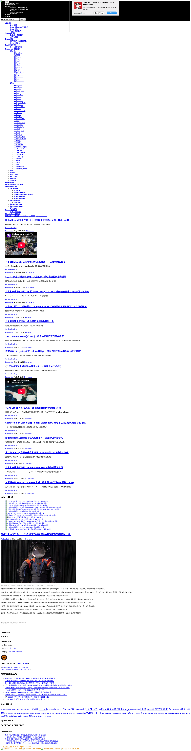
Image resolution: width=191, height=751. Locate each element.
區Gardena (17, 115)
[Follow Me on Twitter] (32, 749)
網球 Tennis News (16, 204)
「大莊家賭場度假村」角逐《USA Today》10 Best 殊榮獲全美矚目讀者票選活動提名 (47, 291)
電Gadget (41, 716)
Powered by (77, 13)
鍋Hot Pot (13, 178)
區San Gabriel (19, 149)
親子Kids (7, 716)
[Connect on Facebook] (50, 749)
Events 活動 (9, 39)
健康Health (105, 713)
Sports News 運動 (11, 186)
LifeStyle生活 (147, 709)
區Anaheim (18, 87)
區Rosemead (18, 145)
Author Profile (22, 663)
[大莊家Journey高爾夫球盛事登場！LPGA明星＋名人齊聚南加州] (26, 525)
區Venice (17, 163)
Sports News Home (27, 713)
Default (43, 709)
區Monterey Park (19, 137)
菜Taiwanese (18, 77)
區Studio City (18, 157)
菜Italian (17, 65)
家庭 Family (122, 713)
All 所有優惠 (14, 37)
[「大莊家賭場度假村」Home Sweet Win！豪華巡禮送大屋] (24, 527)
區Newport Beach (20, 139)
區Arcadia (17, 89)
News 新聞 (11, 652)
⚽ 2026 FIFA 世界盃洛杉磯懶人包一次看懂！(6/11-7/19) (33, 366)
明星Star (150, 713)
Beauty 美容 (16, 709)
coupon (22, 709)
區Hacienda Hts (19, 119)
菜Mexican (17, 71)
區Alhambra (18, 85)
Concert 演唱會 (15, 43)
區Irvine (16, 121)
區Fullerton (18, 113)
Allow (112, 13)
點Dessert (13, 180)
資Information (17, 716)
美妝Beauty (186, 713)
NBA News (17, 202)
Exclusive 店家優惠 (16, 35)
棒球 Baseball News (16, 206)
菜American (18, 53)
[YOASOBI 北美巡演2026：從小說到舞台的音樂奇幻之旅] (24, 519)
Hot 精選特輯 (9, 182)
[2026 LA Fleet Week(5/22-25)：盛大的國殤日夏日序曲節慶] (24, 513)
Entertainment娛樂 (56, 709)
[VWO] (83, 13)
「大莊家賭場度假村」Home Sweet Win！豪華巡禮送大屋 (34, 467)
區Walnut (17, 165)
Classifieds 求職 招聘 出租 (14, 184)
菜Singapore (18, 75)
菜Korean (17, 69)
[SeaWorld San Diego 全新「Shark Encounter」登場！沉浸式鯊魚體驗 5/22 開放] (31, 521)
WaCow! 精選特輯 (79, 713)
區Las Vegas (18, 125)
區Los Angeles (19, 131)
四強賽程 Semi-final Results (23, 194)
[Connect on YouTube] (70, 749)
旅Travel (143, 713)
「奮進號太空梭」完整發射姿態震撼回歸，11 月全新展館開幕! (35, 261)
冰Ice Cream (14, 174)
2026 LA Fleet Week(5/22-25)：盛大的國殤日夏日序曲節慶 (34, 336)
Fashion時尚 (81, 709)
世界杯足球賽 (14, 188)
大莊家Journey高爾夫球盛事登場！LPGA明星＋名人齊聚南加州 (37, 452)
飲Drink (12, 172)
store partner (36, 713)
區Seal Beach (18, 155)
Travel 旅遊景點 (60, 713)
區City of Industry (20, 103)
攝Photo (138, 713)
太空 (11, 648)
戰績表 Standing (19, 198)
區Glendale (18, 117)
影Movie (131, 713)
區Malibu (17, 133)
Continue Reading (11, 228)
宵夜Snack (13, 176)
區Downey (17, 109)
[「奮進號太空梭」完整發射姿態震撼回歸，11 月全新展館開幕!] (26, 503)
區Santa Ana (18, 151)
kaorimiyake (9, 231)
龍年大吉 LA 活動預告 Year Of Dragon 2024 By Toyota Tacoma (26, 216)
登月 (15, 648)
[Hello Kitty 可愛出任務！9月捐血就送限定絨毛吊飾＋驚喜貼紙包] (26, 501)
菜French (17, 61)
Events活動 (70, 709)
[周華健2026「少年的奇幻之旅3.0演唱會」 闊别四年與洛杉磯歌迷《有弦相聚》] (31, 515)
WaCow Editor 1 (6, 539)
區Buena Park (18, 95)
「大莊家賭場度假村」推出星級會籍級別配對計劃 (29, 321)
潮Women (161, 713)
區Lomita (17, 129)
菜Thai (16, 79)
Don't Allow (99, 13)
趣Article (26, 716)
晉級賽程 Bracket (19, 192)
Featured (91, 709)
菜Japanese (18, 67)
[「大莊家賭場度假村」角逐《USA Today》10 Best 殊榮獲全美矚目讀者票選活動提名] (33, 507)
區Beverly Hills (19, 91)
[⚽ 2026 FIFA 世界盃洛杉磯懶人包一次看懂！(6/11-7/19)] (24, 517)
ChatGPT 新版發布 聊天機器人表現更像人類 (15, 669)
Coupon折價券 (31, 709)
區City (12, 83)
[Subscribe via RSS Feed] (11, 749)
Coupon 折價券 (10, 33)
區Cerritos (17, 99)
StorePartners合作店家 (12, 214)
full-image (124, 709)
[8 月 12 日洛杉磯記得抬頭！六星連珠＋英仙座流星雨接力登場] (26, 505)
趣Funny (33, 716)
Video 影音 (68, 713)
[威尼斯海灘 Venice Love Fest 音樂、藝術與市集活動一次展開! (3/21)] (28, 529)
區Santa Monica (19, 153)
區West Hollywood (20, 168)
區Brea (16, 93)
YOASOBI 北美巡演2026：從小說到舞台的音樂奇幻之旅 (33, 408)
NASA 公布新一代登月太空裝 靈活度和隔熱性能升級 (36, 534)
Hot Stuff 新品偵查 (16, 47)
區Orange (17, 141)
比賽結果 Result (19, 196)
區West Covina (19, 167)
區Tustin (17, 161)
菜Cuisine (13, 51)
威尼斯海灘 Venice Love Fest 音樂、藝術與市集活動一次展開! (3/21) (39, 482)
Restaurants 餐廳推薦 (12, 49)
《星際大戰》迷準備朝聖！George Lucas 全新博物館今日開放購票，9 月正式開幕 (46, 306)
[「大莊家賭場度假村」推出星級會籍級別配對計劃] (22, 511)
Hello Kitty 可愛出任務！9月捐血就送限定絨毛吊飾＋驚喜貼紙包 (37, 220)
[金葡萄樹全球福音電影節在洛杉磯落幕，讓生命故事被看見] (24, 523)
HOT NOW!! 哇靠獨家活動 (18, 41)
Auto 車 (9, 709)
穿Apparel (177, 713)
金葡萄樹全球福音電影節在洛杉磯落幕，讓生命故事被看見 (34, 437)
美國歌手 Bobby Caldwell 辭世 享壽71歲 (15, 667)
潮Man (155, 713)
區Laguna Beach (19, 123)
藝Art (2, 716)
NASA (7, 648)
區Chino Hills (18, 101)
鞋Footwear (48, 716)
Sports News (18, 713)
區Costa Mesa (18, 105)
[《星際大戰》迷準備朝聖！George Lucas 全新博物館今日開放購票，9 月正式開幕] (32, 509)
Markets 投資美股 (15, 212)
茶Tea (11, 170)
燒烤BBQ (17, 55)
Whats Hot (19, 652)
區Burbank (17, 97)
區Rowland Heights (20, 147)
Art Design (4, 709)
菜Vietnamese (19, 81)
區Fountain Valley (20, 111)
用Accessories (169, 713)
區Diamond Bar (19, 107)
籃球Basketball (15, 200)
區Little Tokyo (19, 127)
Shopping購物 (9, 713)
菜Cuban (17, 59)
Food (99, 709)
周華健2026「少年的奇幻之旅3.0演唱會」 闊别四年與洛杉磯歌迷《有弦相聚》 (43, 351)
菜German (17, 63)
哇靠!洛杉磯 (7, 747)
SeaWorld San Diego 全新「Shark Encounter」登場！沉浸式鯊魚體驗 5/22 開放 (45, 423)
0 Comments (30, 231)
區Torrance (18, 159)
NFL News (13, 208)
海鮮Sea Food (19, 73)
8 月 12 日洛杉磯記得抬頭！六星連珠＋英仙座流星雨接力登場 (35, 276)
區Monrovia (18, 135)
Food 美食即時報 (10, 45)
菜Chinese (17, 57)
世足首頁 (17, 190)
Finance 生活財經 (11, 210)
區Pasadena (18, 143)
